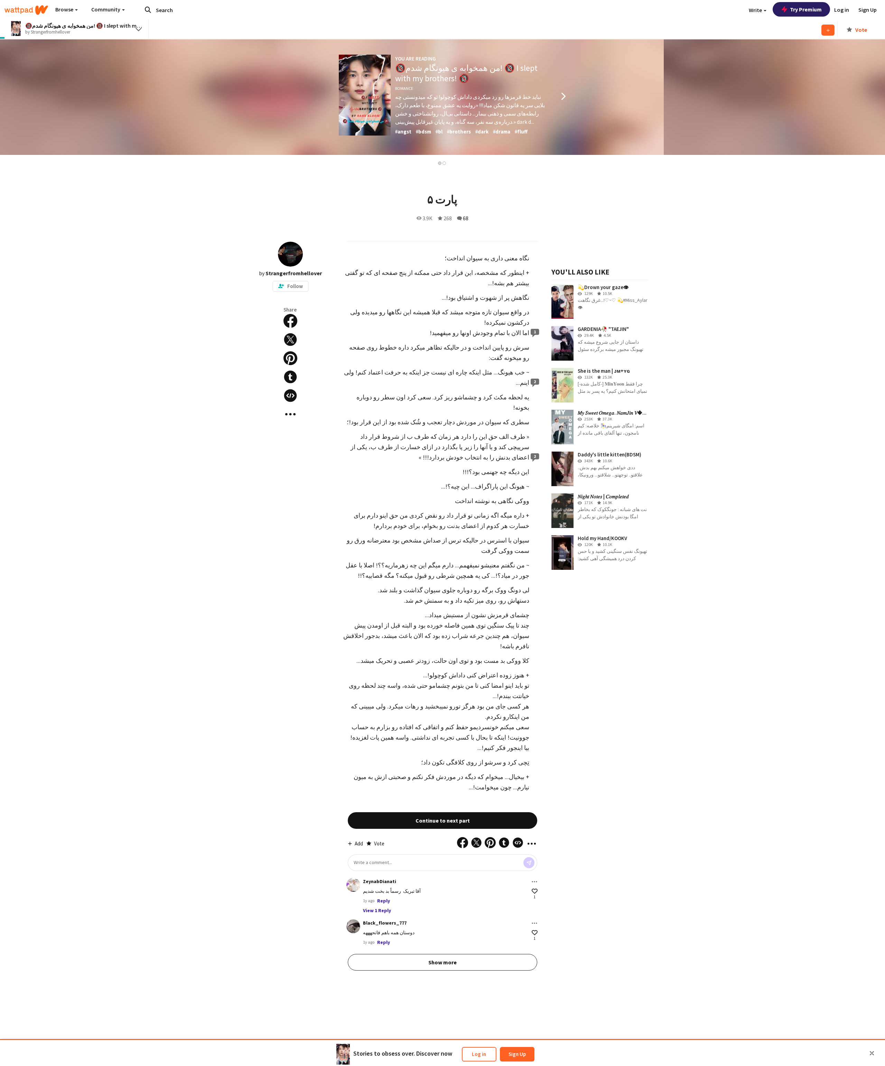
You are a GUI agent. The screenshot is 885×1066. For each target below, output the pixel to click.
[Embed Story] (290, 395)
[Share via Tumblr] (290, 377)
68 (465, 218)
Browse (64, 9)
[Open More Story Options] (290, 414)
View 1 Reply (377, 910)
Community (106, 9)
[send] (528, 862)
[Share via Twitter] (290, 339)
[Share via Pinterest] (290, 358)
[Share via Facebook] (290, 321)
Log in (479, 1054)
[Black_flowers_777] (353, 926)
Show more (442, 962)
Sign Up (517, 1054)
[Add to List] (828, 30)
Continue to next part (443, 820)
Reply (383, 901)
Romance (404, 88)
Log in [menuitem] (841, 9)
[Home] (26, 10)
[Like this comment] (535, 891)
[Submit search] (148, 9)
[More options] (534, 882)
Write (756, 10)
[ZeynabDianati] (353, 885)
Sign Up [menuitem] (867, 9)
